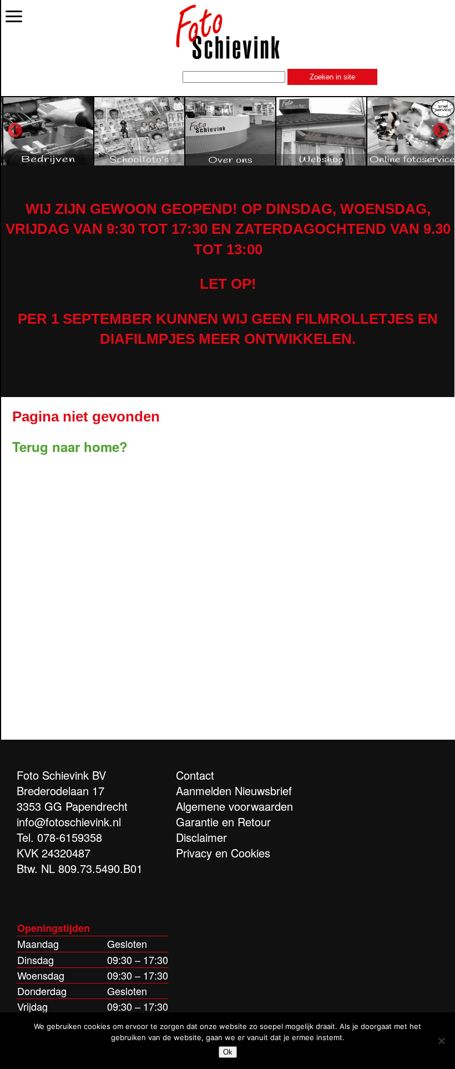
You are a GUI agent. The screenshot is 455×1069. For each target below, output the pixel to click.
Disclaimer (201, 837)
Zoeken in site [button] (332, 77)
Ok (227, 1052)
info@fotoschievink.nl (69, 822)
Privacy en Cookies (223, 853)
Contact (195, 775)
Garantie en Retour (223, 822)
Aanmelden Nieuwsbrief (234, 790)
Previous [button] (15, 130)
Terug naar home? (70, 446)
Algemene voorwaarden (234, 806)
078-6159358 (69, 837)
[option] (46, 130)
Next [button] (440, 130)
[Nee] (441, 1040)
